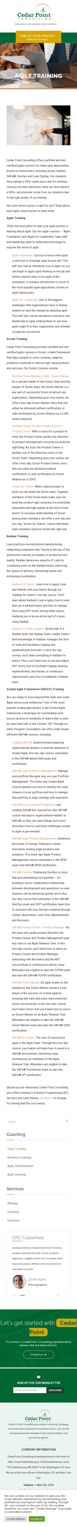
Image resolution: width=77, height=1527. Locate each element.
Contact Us (37, 1354)
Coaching (13, 1212)
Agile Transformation (20, 1166)
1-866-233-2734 (44, 1485)
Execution (13, 1220)
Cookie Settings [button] (16, 1519)
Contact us (46, 1098)
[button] (15, 1295)
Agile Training (16, 1149)
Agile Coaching (16, 1174)
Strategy (12, 1203)
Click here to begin (37, 39)
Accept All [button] (37, 1519)
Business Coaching (19, 1157)
